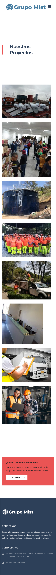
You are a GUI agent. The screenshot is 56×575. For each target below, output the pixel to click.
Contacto (18, 477)
